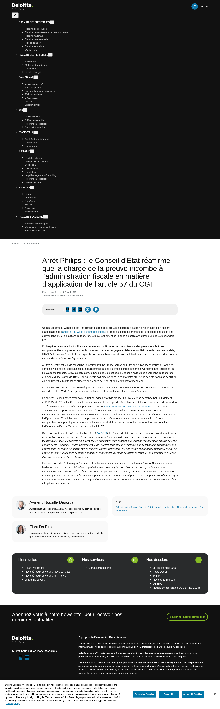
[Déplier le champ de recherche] (194, 6)
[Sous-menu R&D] (25, 110)
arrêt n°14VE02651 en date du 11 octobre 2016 (130, 406)
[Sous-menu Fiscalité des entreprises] (52, 22)
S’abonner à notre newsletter (187, 617)
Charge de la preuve (187, 506)
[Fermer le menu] (15, 15)
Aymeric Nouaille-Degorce (55, 295)
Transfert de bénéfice (165, 506)
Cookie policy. (13, 703)
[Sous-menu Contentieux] (35, 132)
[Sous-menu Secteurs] (32, 187)
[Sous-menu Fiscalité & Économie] (45, 217)
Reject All (168, 694)
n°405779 (101, 433)
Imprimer (96, 310)
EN (206, 6)
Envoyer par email (88, 310)
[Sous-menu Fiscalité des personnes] (50, 55)
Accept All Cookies (192, 694)
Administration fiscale (127, 506)
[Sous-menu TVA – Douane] (35, 77)
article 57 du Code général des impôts (84, 332)
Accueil (15, 243)
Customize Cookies (144, 694)
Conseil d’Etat (146, 506)
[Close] (214, 694)
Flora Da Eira (77, 295)
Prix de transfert (31, 243)
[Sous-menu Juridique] (32, 151)
